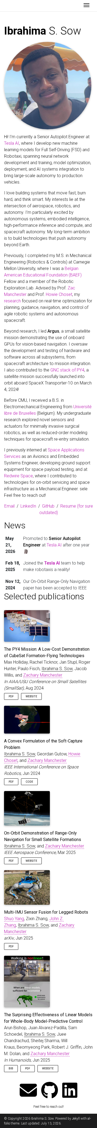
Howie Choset (59, 294)
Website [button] (31, 696)
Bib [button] (11, 1068)
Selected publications (44, 596)
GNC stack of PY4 (67, 370)
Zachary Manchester (42, 675)
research (12, 300)
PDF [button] (11, 696)
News (15, 525)
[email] (28, 1091)
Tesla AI (11, 143)
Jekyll (76, 1118)
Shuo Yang (14, 918)
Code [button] (29, 781)
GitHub (48, 506)
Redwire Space (18, 475)
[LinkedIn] (69, 1091)
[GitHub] (49, 1091)
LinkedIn (28, 506)
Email (9, 506)
